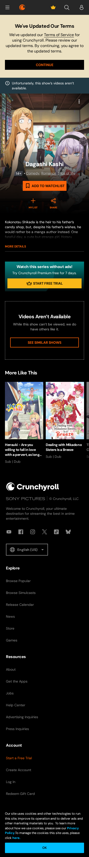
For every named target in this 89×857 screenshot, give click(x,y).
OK (44, 848)
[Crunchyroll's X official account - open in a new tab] (44, 532)
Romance (48, 173)
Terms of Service (59, 34)
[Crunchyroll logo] (22, 7)
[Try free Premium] (53, 7)
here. (16, 838)
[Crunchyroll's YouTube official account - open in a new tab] (9, 532)
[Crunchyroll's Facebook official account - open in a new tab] (21, 532)
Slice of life (66, 173)
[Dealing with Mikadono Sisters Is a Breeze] (65, 420)
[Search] (66, 7)
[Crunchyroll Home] (32, 486)
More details (15, 246)
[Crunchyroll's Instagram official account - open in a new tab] (33, 532)
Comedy (33, 173)
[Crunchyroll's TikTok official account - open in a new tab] (56, 532)
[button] (7, 7)
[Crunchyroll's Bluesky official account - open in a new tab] (68, 532)
